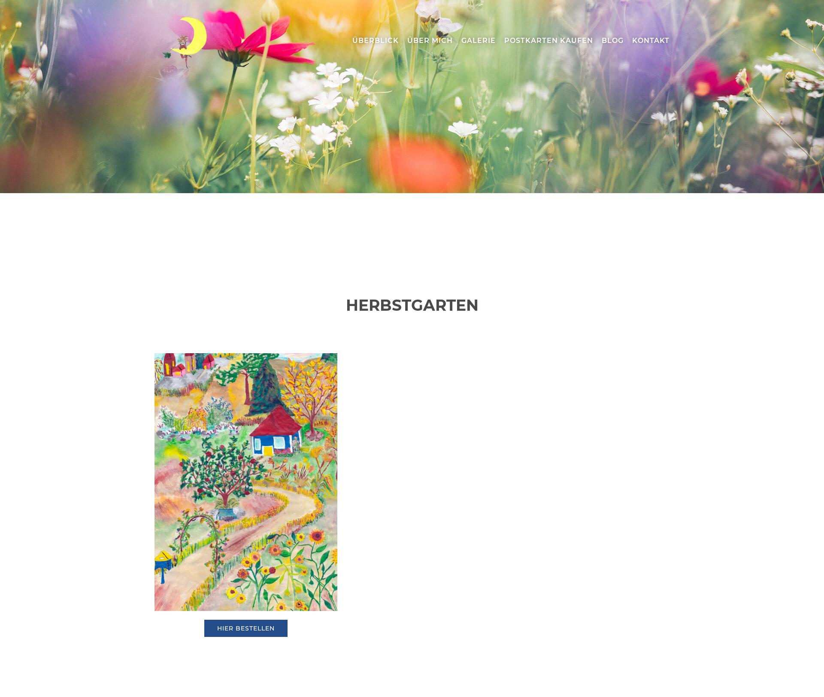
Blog (613, 40)
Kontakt (651, 40)
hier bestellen (246, 628)
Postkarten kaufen (548, 40)
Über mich (430, 40)
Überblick (375, 40)
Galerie (478, 40)
